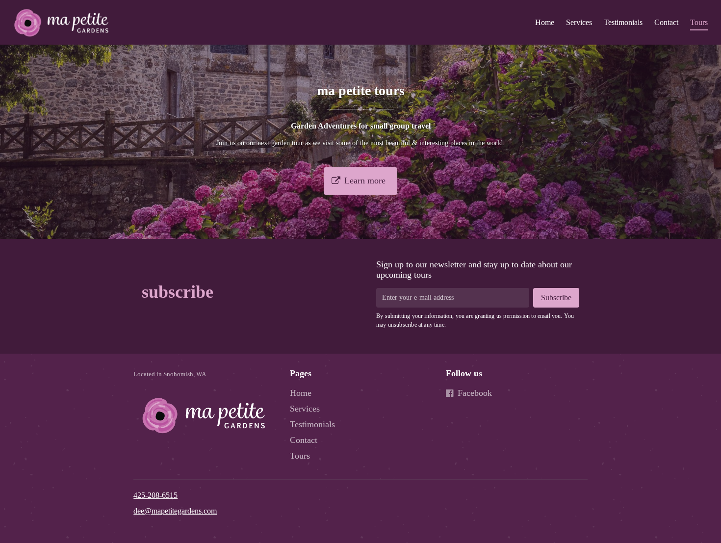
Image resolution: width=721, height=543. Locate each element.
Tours (699, 22)
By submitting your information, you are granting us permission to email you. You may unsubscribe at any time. (475, 320)
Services (579, 22)
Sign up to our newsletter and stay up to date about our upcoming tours (474, 269)
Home (544, 22)
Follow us (464, 373)
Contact (666, 22)
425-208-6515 (155, 495)
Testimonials (623, 22)
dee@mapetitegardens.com (175, 511)
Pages (300, 373)
